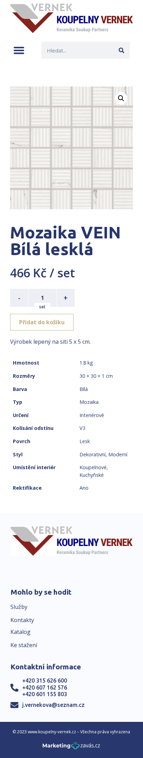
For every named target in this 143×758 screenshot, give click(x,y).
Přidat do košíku (42, 322)
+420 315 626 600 (44, 680)
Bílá (83, 389)
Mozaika (89, 402)
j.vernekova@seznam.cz (53, 705)
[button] (19, 50)
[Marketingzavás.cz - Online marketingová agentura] (71, 748)
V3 (82, 428)
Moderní (117, 454)
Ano (84, 487)
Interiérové (91, 415)
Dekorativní (92, 454)
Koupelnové (93, 467)
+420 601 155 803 (44, 694)
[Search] (121, 50)
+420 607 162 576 (44, 687)
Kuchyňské (91, 475)
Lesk (84, 441)
